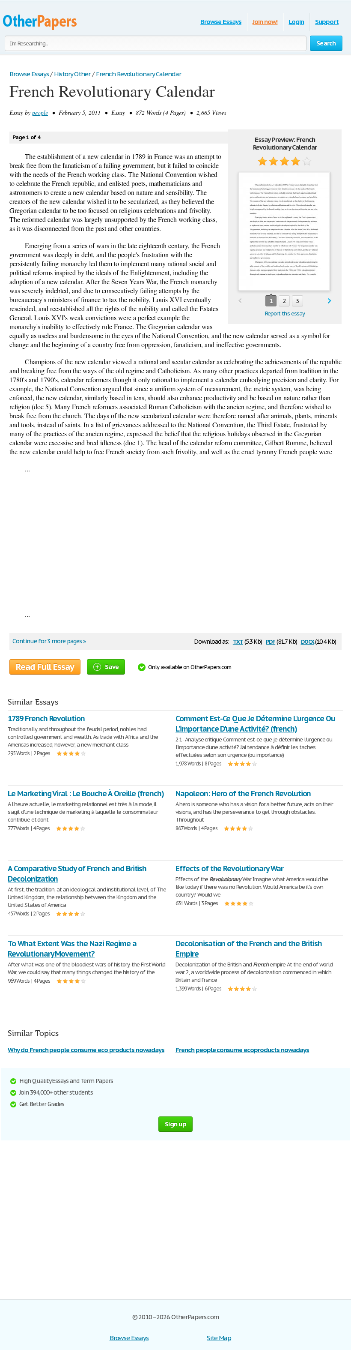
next (330, 301)
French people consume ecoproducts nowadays (242, 1050)
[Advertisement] (175, 541)
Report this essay (285, 313)
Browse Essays (220, 22)
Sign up (175, 1124)
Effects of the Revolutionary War (229, 868)
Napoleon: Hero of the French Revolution (243, 793)
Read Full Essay (45, 666)
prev (240, 301)
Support (327, 22)
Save (112, 667)
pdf (270, 641)
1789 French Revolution (46, 718)
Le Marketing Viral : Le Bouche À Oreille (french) (86, 793)
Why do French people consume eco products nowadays (86, 1050)
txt (238, 641)
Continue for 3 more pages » (49, 641)
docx (307, 641)
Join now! (265, 22)
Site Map (219, 1338)
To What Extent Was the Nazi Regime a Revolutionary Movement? (72, 949)
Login (296, 22)
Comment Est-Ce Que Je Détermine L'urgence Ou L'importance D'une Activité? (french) (255, 724)
